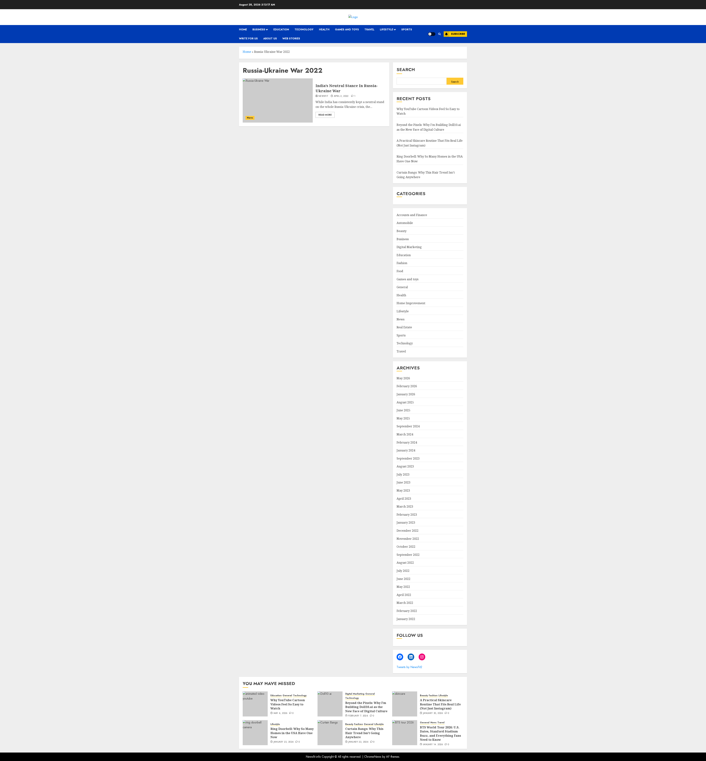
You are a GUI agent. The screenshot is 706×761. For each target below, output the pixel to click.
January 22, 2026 (358, 742)
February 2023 (407, 515)
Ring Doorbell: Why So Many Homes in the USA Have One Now (292, 733)
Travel (369, 29)
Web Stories (291, 38)
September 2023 (408, 458)
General (402, 287)
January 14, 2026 (433, 744)
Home (243, 29)
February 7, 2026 (358, 715)
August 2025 (405, 402)
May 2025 (403, 418)
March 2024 (405, 434)
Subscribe (458, 34)
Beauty (402, 231)
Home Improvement (411, 303)
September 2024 (408, 426)
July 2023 (403, 474)
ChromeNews (372, 757)
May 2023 (403, 490)
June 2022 (403, 579)
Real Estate (404, 327)
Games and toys (347, 29)
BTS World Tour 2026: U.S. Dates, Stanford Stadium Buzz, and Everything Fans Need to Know (440, 733)
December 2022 (407, 531)
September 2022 (408, 555)
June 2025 (403, 410)
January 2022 (406, 619)
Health (324, 29)
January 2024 (406, 450)
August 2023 (405, 466)
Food (400, 271)
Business (258, 29)
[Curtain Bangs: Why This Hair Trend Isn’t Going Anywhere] (330, 732)
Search (406, 69)
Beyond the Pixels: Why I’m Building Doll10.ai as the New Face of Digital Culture (366, 707)
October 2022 (406, 547)
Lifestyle (386, 29)
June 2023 (403, 482)
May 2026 (403, 378)
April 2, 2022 (341, 96)
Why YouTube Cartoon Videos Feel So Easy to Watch (287, 704)
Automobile (405, 223)
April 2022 (404, 595)
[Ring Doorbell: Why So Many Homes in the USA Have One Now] (255, 732)
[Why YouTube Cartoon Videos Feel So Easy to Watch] (255, 703)
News (250, 117)
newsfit (323, 96)
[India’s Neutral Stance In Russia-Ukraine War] (278, 100)
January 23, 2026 (284, 742)
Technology (304, 29)
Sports (406, 29)
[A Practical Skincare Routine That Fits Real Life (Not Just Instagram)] (404, 703)
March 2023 (405, 506)
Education (281, 29)
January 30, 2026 (433, 713)
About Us (270, 38)
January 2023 (406, 522)
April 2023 (404, 499)
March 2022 (405, 603)
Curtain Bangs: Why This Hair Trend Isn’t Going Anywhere (364, 733)
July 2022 (403, 571)
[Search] (439, 34)
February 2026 (407, 386)
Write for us (248, 38)
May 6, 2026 (281, 713)
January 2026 (406, 394)
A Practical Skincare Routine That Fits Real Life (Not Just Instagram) (440, 704)
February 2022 (407, 611)
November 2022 (408, 539)
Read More (325, 114)
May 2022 (403, 587)
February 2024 (407, 442)
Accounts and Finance (412, 215)
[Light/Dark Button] (431, 34)
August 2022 (405, 563)
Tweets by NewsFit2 (409, 667)
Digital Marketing (409, 247)
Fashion (402, 263)
